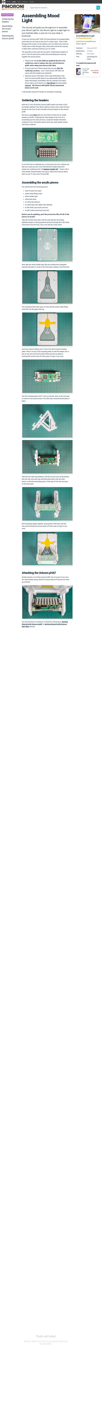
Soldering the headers (8, 20)
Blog (19, 2)
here (35, 115)
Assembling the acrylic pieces (7, 29)
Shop (8, 2)
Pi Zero (89, 59)
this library (51, 83)
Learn (14, 2)
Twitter (31, 2)
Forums (24, 2)
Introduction (7, 14)
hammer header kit (51, 169)
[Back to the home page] (13, 9)
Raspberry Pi (93, 56)
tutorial (28, 85)
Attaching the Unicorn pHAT (8, 37)
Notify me (95, 72)
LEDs (88, 56)
